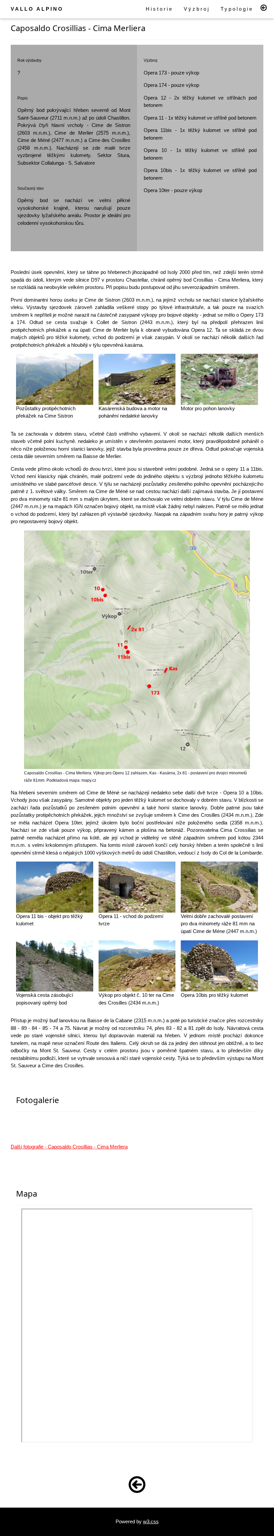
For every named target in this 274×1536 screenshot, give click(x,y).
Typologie (237, 9)
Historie (159, 9)
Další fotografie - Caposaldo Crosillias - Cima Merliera (69, 1146)
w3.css (151, 1521)
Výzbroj (197, 9)
